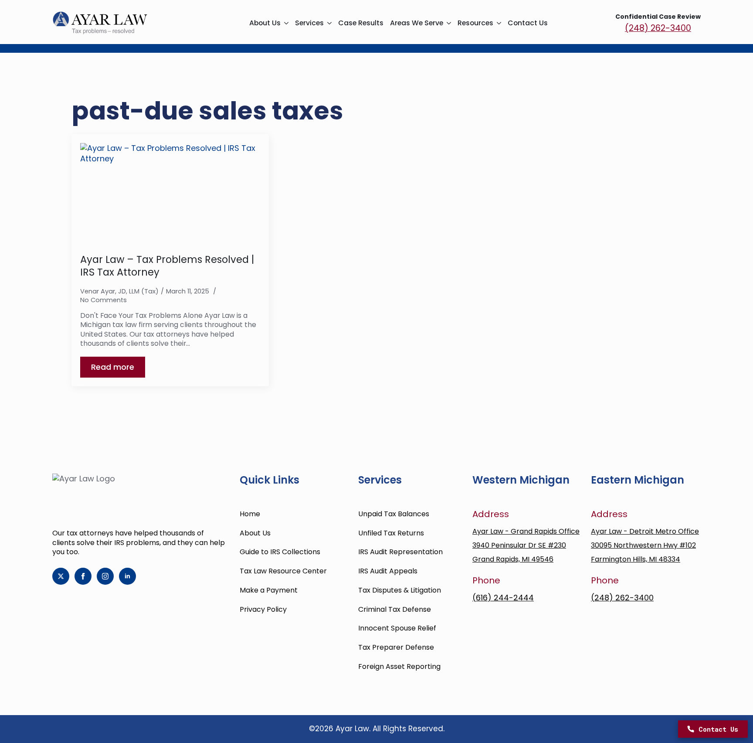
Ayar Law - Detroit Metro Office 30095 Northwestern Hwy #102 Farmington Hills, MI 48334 (645, 545)
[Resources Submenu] (497, 23)
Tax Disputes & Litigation (399, 590)
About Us (265, 23)
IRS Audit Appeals (387, 571)
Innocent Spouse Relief (397, 628)
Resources (475, 23)
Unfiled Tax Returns (391, 533)
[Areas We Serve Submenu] (447, 23)
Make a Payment (269, 590)
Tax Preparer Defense (396, 647)
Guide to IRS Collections (280, 552)
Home (250, 514)
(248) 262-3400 (658, 28)
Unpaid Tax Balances (393, 514)
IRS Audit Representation (400, 552)
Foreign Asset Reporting (399, 666)
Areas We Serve (416, 23)
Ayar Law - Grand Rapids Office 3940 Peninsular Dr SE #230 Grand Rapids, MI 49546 (526, 545)
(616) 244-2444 (503, 597)
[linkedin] (127, 576)
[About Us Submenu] (284, 23)
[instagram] (105, 576)
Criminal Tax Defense (394, 609)
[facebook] (83, 576)
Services (309, 23)
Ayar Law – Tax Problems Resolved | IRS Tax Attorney (167, 265)
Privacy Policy (263, 609)
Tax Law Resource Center (283, 571)
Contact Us (528, 23)
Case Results (360, 23)
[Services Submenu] (328, 23)
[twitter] (60, 576)
